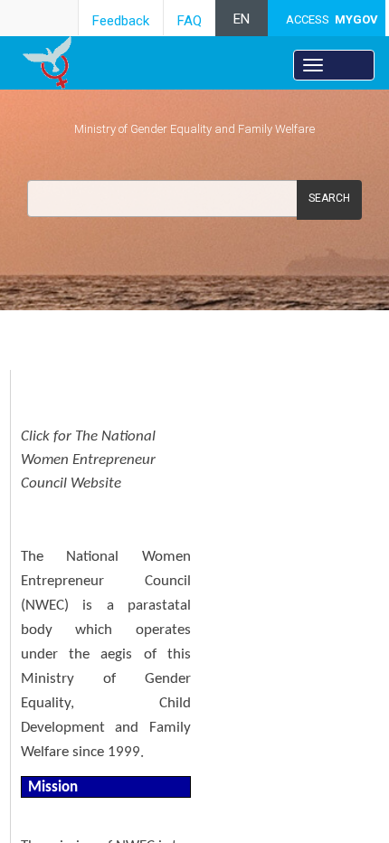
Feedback (120, 21)
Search (329, 198)
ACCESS (332, 19)
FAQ (189, 21)
